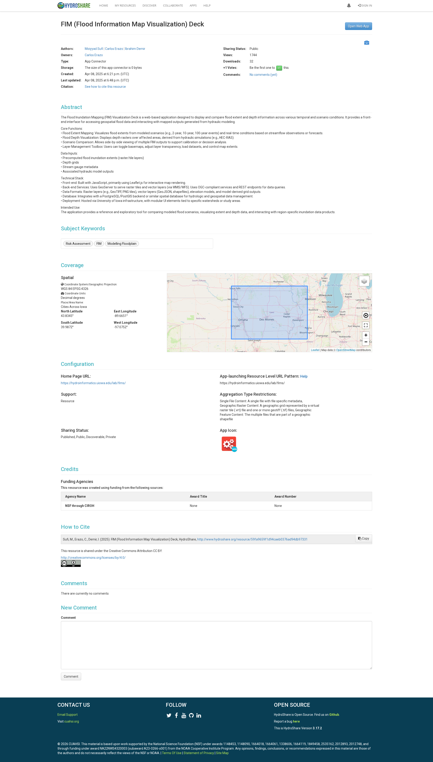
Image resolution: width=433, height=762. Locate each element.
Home (103, 5)
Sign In (366, 5)
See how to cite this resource (105, 86)
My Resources (125, 5)
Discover (149, 5)
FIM (99, 243)
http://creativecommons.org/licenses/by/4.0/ (93, 557)
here (296, 721)
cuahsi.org (71, 721)
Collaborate (173, 5)
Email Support (68, 714)
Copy (365, 538)
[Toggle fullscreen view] (365, 325)
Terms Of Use (172, 753)
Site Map (222, 753)
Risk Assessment (78, 243)
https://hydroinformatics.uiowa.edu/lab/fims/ (93, 383)
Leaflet (315, 350)
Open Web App (358, 26)
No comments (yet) (263, 74)
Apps (193, 5)
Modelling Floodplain (122, 243)
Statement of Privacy (199, 753)
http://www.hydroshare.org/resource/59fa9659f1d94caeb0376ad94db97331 (252, 539)
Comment (68, 617)
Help (207, 5)
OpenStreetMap (346, 350)
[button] (349, 5)
